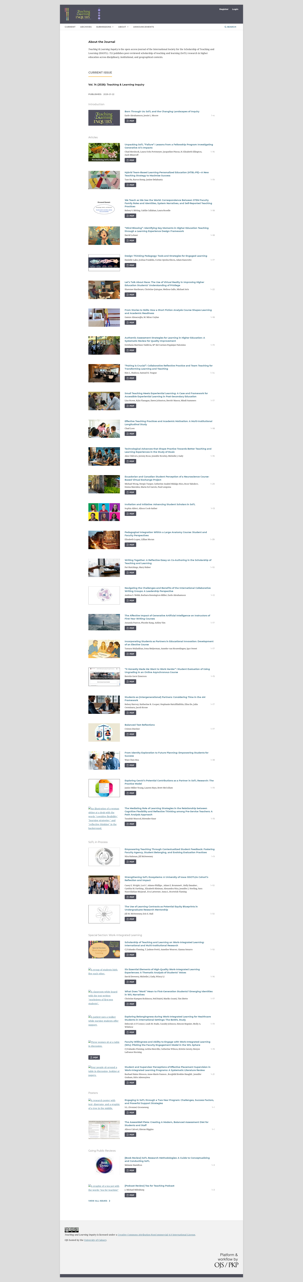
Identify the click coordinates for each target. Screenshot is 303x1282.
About (122, 27)
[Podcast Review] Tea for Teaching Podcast (149, 1185)
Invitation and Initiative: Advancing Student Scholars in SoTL (160, 504)
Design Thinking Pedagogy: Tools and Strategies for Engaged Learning (166, 255)
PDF (131, 121)
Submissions (104, 27)
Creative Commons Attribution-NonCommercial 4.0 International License (156, 1234)
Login (235, 9)
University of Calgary (95, 1240)
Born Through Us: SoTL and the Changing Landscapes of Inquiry (162, 111)
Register (224, 9)
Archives (86, 27)
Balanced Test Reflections (140, 724)
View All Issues (97, 1200)
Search (231, 27)
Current (70, 27)
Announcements (143, 27)
